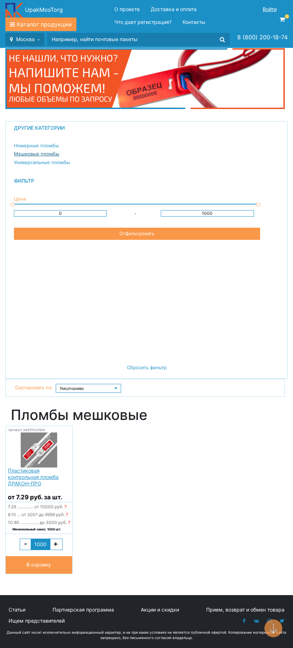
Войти (270, 9)
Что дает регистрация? (143, 22)
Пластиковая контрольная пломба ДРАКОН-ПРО (33, 477)
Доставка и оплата (174, 9)
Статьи (17, 610)
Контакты (194, 22)
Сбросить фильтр (147, 367)
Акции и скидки (160, 610)
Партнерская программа (83, 610)
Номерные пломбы (36, 145)
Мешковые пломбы (36, 154)
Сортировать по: (34, 387)
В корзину (38, 565)
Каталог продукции (44, 24)
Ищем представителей (37, 621)
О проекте (127, 9)
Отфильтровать (136, 233)
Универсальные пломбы (42, 162)
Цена (20, 199)
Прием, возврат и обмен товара (245, 610)
